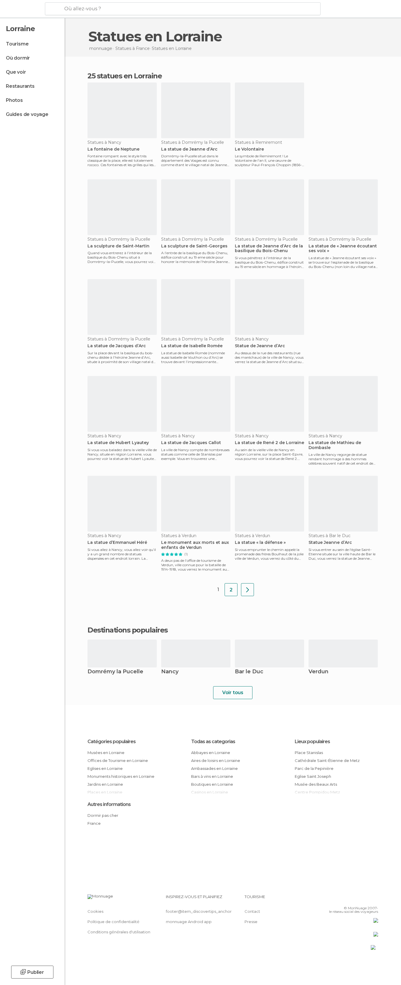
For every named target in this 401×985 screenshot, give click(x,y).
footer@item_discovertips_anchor (199, 911)
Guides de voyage (27, 114)
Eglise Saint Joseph (313, 776)
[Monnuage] (22, 9)
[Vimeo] (364, 899)
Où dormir (18, 58)
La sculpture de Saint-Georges (194, 246)
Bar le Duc (249, 672)
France (94, 823)
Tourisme (17, 44)
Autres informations (109, 804)
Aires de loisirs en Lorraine (215, 760)
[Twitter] (354, 899)
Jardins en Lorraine (105, 784)
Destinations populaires (127, 630)
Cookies (95, 911)
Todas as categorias (213, 741)
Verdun (318, 672)
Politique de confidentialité (113, 921)
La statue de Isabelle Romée (192, 345)
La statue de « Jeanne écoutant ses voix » (343, 249)
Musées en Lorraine (105, 752)
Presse (251, 921)
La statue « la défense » (260, 542)
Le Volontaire (249, 149)
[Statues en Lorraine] (247, 589)
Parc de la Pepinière (314, 768)
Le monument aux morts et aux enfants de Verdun (195, 545)
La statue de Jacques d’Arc (116, 345)
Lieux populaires (312, 741)
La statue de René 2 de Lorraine (269, 442)
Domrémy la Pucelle (115, 672)
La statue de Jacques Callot (191, 442)
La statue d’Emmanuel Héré (117, 542)
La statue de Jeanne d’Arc (189, 149)
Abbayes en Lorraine (210, 752)
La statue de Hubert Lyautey (118, 442)
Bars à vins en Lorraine (212, 776)
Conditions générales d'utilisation (118, 932)
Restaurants (20, 86)
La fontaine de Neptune (113, 149)
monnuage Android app (189, 921)
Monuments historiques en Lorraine (120, 776)
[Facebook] (344, 899)
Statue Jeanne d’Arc (330, 542)
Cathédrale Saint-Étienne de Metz (327, 760)
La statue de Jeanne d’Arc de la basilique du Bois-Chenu (269, 249)
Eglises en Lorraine (105, 768)
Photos (14, 100)
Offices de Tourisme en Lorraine (117, 760)
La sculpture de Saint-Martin (118, 246)
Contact (252, 911)
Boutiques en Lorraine (212, 784)
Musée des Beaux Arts (316, 784)
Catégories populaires (111, 741)
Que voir (16, 72)
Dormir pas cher (102, 815)
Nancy (169, 672)
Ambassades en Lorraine (214, 768)
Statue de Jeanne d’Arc (260, 345)
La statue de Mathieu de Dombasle (335, 445)
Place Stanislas (309, 752)
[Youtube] (373, 899)
